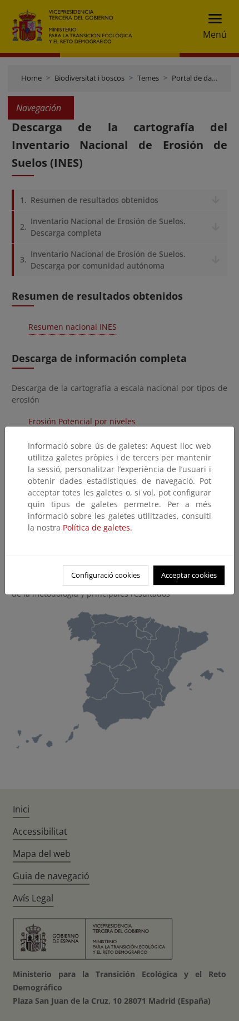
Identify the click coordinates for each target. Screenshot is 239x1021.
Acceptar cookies (189, 575)
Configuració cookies (105, 575)
